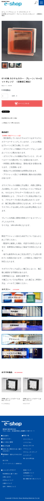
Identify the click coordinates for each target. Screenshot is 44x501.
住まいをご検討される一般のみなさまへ (12, 450)
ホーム (4, 12)
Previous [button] (4, 41)
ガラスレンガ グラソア (30, 452)
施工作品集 (6, 446)
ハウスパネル (27, 442)
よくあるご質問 (8, 442)
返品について (27, 470)
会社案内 (6, 436)
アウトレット (12, 12)
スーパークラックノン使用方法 (12, 463)
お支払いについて (8, 480)
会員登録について (28, 473)
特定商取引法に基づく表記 (9, 118)
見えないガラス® (28, 446)
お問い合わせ (7, 477)
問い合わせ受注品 (28, 458)
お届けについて (7, 483)
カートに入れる (23, 103)
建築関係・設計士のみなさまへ (12, 455)
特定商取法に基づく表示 (10, 474)
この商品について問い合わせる (11, 123)
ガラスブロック (23, 12)
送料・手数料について (9, 486)
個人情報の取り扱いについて (32, 479)
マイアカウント (28, 476)
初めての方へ (7, 439)
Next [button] (40, 41)
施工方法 (5, 460)
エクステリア (27, 455)
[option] (22, 41)
